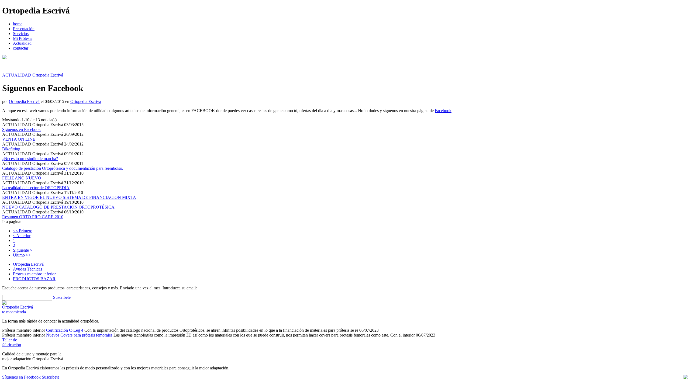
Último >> (22, 255)
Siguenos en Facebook (21, 129)
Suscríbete (50, 377)
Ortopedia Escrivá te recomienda (17, 309)
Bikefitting (11, 149)
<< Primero (22, 230)
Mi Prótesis (22, 38)
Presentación (23, 28)
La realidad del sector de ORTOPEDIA (36, 187)
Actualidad (22, 43)
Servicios (21, 33)
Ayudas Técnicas (27, 269)
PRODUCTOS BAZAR (34, 278)
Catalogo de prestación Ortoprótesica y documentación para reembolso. (62, 168)
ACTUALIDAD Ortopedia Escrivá (32, 75)
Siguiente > (22, 250)
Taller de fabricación (11, 342)
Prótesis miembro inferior (34, 274)
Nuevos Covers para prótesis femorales (79, 335)
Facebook (443, 110)
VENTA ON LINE (18, 139)
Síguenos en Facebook (21, 377)
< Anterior (21, 235)
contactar (20, 48)
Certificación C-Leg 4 (64, 330)
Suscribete (62, 297)
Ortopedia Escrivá (24, 101)
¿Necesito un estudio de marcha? (30, 158)
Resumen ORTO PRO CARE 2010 (32, 216)
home (17, 24)
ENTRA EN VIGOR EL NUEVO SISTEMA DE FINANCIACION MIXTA (69, 197)
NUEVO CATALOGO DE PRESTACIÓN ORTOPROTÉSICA (58, 207)
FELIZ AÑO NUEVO (21, 178)
